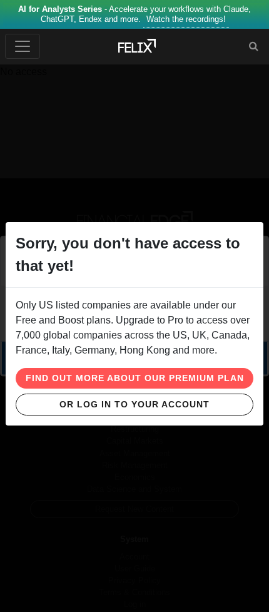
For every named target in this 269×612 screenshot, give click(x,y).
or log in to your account (134, 404)
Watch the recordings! (186, 19)
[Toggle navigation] (22, 46)
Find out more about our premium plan (135, 378)
